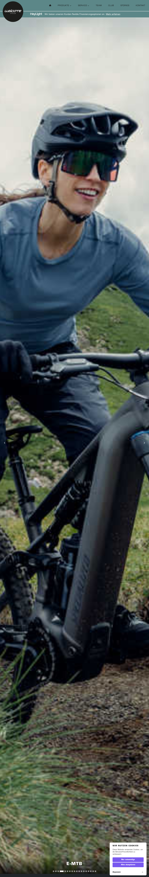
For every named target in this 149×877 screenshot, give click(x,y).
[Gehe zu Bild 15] (88, 871)
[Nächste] (144, 443)
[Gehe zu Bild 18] (95, 871)
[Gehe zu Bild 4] (60, 871)
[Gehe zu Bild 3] (58, 871)
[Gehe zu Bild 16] (90, 871)
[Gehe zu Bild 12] (81, 871)
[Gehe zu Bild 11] (79, 871)
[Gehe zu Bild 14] (86, 871)
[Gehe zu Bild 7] (69, 871)
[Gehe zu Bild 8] (72, 871)
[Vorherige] (4, 443)
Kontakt (140, 6)
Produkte (63, 6)
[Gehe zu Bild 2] (56, 871)
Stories (124, 6)
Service (82, 6)
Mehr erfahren (113, 14)
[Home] (50, 5)
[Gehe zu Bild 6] (65, 871)
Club (111, 6)
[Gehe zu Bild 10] (77, 871)
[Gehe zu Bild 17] (93, 871)
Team (99, 6)
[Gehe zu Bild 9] (74, 871)
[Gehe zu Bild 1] (53, 871)
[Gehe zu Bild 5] (63, 871)
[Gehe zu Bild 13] (84, 871)
